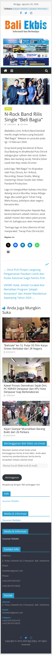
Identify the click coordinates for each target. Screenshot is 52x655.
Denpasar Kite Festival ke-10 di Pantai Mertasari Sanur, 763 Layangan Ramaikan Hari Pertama (29, 9)
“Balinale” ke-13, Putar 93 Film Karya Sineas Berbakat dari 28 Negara (26, 347)
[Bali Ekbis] (5, 71)
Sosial (8, 108)
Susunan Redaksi (10, 501)
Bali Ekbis (24, 124)
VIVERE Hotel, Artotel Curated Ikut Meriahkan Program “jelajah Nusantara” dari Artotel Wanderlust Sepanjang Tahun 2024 (25, 291)
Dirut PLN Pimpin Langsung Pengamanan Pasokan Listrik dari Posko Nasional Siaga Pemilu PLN (24, 274)
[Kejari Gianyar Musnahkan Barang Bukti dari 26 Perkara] (26, 402)
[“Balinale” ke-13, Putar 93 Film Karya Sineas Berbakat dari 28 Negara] (26, 319)
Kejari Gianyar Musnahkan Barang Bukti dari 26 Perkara (24, 430)
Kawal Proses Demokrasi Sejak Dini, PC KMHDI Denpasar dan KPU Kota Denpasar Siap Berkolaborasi (25, 388)
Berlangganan (12, 477)
